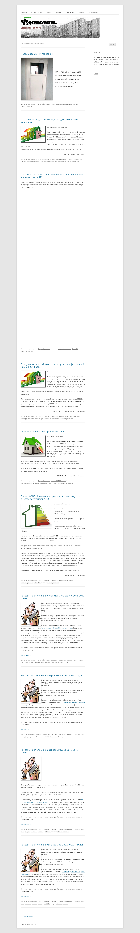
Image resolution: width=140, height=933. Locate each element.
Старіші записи (27, 917)
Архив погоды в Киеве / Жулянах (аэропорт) (56, 628)
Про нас (81, 12)
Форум (49, 12)
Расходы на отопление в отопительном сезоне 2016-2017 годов (52, 597)
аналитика (68, 660)
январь (40, 904)
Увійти (96, 74)
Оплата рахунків (36, 12)
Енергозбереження (44, 104)
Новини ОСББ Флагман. (58, 104)
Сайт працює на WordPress (29, 924)
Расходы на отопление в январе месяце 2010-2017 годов (52, 844)
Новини (58, 12)
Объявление (71, 159)
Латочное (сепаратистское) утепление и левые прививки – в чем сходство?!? (52, 176)
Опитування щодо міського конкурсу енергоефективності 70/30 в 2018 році (52, 365)
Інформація (70, 12)
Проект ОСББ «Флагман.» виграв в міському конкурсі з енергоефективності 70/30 (50, 497)
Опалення (54, 660)
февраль (27, 662)
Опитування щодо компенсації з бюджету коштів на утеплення (49, 121)
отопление (76, 660)
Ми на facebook (93, 12)
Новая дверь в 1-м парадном (37, 53)
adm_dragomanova (27, 106)
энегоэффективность (33, 162)
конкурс (23, 162)
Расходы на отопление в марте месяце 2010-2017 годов (51, 675)
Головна (24, 12)
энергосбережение (47, 162)
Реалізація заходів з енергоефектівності (43, 431)
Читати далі (26, 655)
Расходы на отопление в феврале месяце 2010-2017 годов (49, 751)
